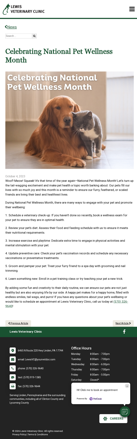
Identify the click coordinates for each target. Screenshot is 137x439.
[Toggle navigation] (132, 9)
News (12, 27)
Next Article (122, 323)
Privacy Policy (19, 434)
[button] (125, 411)
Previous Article (19, 323)
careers (116, 418)
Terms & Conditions (38, 434)
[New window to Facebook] (124, 332)
